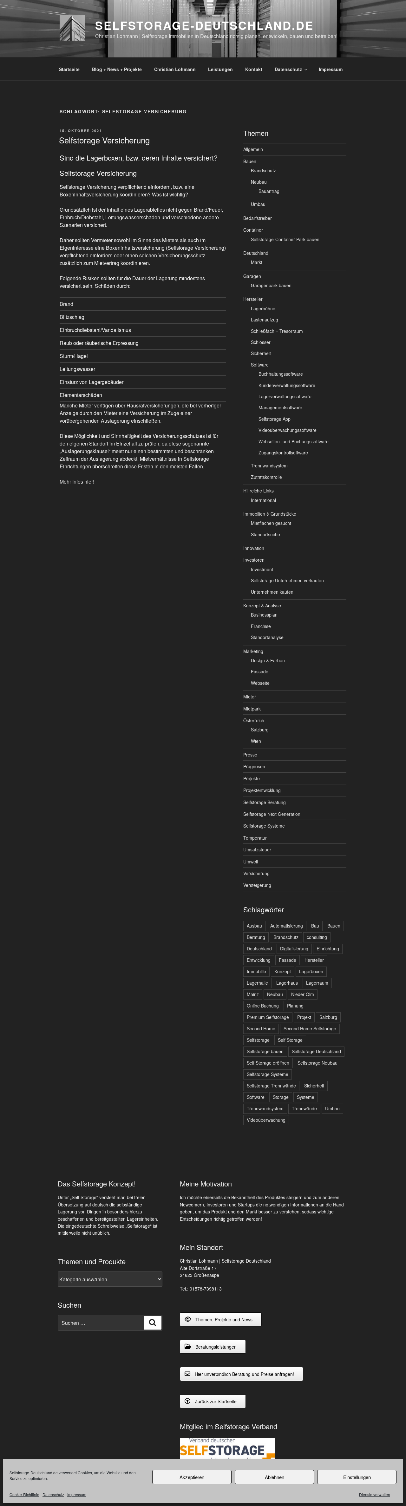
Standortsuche (265, 534)
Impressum (76, 1494)
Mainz (253, 994)
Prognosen (254, 766)
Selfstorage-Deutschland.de (204, 25)
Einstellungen (357, 1477)
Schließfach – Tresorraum (277, 331)
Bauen (249, 161)
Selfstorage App (275, 419)
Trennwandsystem (269, 465)
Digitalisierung (294, 948)
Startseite (69, 69)
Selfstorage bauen (265, 1051)
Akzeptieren (192, 1477)
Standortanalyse (267, 637)
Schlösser (261, 342)
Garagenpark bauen (271, 285)
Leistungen (220, 69)
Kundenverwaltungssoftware (287, 385)
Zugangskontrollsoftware (283, 452)
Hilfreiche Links (258, 490)
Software (260, 364)
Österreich (253, 720)
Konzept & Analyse (262, 605)
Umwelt (250, 861)
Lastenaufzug (264, 319)
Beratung (256, 937)
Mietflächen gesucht (271, 523)
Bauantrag (269, 191)
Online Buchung (263, 1005)
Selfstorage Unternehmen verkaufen (287, 580)
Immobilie (256, 971)
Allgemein (253, 149)
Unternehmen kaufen (272, 592)
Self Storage (290, 1040)
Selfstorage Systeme (264, 825)
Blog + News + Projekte (117, 69)
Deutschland (255, 253)
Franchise (261, 626)
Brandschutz (263, 170)
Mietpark (252, 708)
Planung (295, 1005)
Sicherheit (261, 353)
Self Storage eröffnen (268, 1063)
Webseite (260, 683)
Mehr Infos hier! (77, 481)
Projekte (251, 778)
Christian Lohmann (175, 69)
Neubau (259, 182)
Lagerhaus (287, 983)
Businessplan (264, 614)
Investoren (254, 560)
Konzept (282, 971)
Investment (262, 569)
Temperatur (255, 838)
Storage (281, 1097)
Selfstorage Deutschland (316, 1051)
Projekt (304, 1017)
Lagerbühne (263, 308)
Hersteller (253, 299)
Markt (256, 262)
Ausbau (254, 925)
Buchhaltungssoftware (281, 374)
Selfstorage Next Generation (271, 814)
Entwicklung (259, 960)
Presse (250, 754)
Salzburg (260, 729)
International (263, 500)
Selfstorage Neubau (317, 1063)
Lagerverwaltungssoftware (285, 396)
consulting (317, 937)
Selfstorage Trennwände (271, 1085)
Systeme (305, 1097)
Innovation (253, 548)
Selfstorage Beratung (264, 802)
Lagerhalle (257, 983)
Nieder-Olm (302, 994)
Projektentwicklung (262, 790)
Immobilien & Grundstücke (269, 514)
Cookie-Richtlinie (24, 1494)
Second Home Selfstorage (310, 1028)
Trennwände (304, 1108)
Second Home (261, 1028)
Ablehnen (274, 1477)
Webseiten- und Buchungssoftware (294, 441)
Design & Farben (268, 660)
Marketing (253, 651)
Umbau (258, 204)
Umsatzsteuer (257, 849)
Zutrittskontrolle (266, 477)
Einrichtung (328, 948)
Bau (315, 925)
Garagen (252, 276)
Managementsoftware (280, 407)
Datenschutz (53, 1494)
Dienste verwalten (374, 1494)
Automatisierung (286, 925)
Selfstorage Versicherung (104, 140)
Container (253, 230)
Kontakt (253, 69)
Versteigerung (257, 885)
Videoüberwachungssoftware (288, 430)
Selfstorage (258, 1040)
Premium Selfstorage (268, 1017)
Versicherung (256, 873)
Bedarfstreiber (257, 218)
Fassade (259, 671)
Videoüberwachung (266, 1120)
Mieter (249, 696)
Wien (256, 741)
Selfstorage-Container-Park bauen (285, 239)
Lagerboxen (311, 971)
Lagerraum (317, 983)
